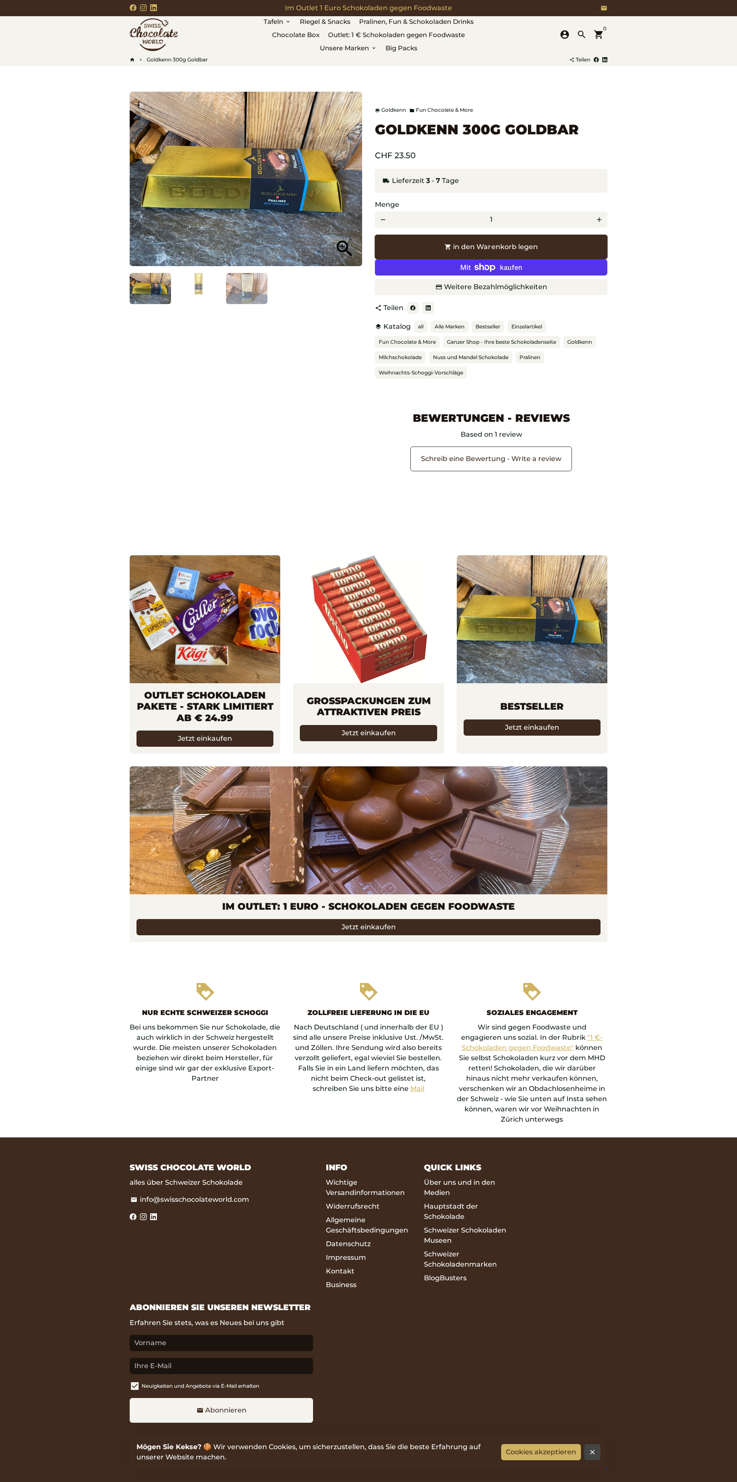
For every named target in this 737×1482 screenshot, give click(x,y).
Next (350, 179)
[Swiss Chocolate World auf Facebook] (133, 8)
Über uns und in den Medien (459, 1187)
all (421, 326)
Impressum (346, 1257)
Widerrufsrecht (353, 1206)
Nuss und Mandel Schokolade (470, 357)
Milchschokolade (400, 357)
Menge (387, 204)
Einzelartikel (526, 326)
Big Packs (402, 48)
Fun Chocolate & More (441, 110)
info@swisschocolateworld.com (190, 1199)
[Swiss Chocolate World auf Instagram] (143, 8)
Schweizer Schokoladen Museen (465, 1235)
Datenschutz (348, 1244)
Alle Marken (449, 326)
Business (341, 1285)
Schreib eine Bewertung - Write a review (491, 459)
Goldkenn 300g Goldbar (177, 59)
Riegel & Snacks (325, 21)
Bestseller (488, 326)
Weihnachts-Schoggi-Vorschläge (421, 372)
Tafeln (277, 21)
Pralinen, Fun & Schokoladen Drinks (416, 21)
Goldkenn (579, 342)
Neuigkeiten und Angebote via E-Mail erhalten (200, 1386)
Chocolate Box (295, 35)
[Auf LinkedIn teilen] (604, 59)
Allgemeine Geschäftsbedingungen (367, 1225)
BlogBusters (445, 1278)
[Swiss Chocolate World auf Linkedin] (153, 8)
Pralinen (529, 357)
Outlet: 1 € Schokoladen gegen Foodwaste (396, 35)
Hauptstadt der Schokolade (451, 1211)
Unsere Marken (348, 48)
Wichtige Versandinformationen (365, 1187)
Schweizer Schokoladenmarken (460, 1259)
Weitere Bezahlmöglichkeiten (495, 287)
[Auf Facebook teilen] (596, 59)
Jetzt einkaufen (205, 738)
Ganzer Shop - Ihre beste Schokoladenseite (501, 342)
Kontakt (340, 1271)
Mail (417, 1089)
